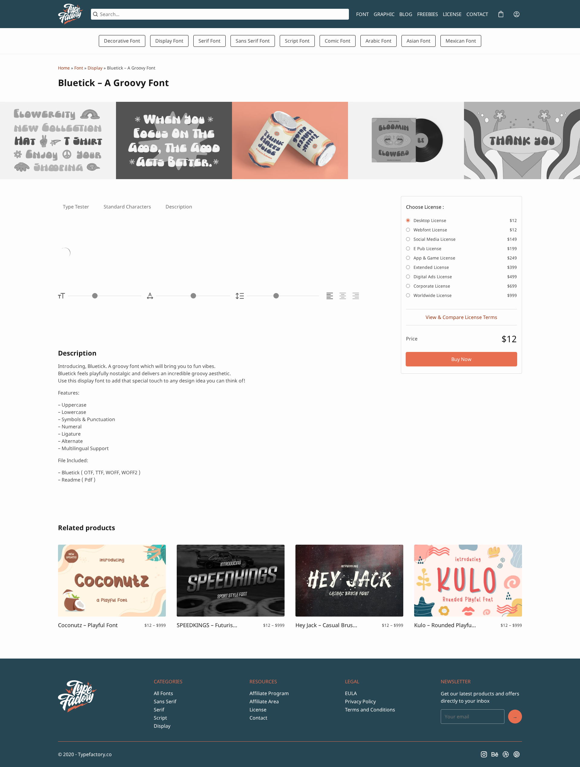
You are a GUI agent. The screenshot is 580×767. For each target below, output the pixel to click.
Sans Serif (165, 701)
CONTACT (477, 14)
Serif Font (209, 40)
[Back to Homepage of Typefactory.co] (71, 14)
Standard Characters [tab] (127, 206)
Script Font (297, 40)
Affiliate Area (264, 701)
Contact (258, 717)
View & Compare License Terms (461, 317)
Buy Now (461, 359)
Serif (159, 709)
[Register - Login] (516, 14)
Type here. (129, 253)
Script (160, 717)
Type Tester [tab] (76, 206)
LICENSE (452, 14)
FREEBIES (427, 14)
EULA (351, 693)
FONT (362, 14)
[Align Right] (357, 296)
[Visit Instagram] (483, 754)
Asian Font (418, 40)
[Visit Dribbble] (505, 754)
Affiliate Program (269, 693)
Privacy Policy (360, 701)
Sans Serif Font (253, 40)
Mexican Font (461, 40)
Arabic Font (379, 40)
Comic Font (337, 40)
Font (78, 68)
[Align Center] (344, 296)
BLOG (405, 14)
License (258, 709)
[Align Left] (331, 296)
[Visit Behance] (494, 754)
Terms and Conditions (370, 709)
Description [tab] (179, 206)
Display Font (169, 40)
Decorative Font (122, 40)
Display (95, 68)
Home (64, 68)
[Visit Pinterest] (516, 754)
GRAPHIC (384, 14)
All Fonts (163, 693)
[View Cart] (500, 14)
